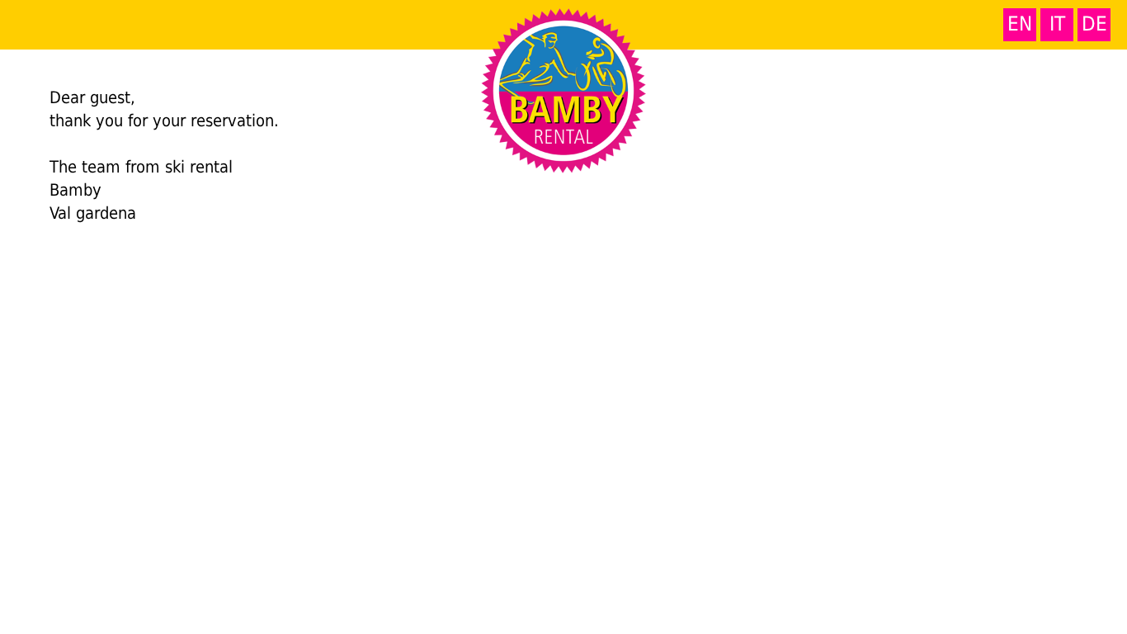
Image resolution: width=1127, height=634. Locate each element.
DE (1094, 23)
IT (1057, 23)
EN (1019, 23)
